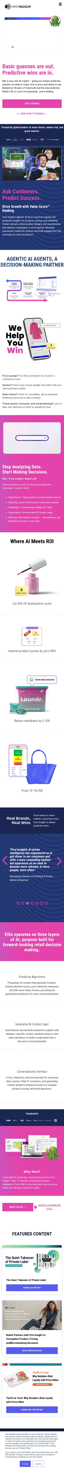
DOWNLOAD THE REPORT (32, 1410)
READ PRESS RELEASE (32, 1350)
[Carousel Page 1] (18, 903)
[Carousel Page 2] (22, 903)
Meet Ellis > (17, 1207)
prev (7, 860)
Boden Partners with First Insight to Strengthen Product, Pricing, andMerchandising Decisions (26, 1338)
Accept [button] (25, 1463)
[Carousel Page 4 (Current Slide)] (32, 903)
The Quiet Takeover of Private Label (26, 1280)
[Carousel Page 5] (36, 903)
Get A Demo (32, 103)
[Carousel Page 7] (46, 903)
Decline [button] (38, 1463)
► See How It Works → (32, 113)
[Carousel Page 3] (27, 903)
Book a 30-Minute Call (50, 1207)
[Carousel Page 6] (41, 903)
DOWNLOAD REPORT (32, 1288)
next (57, 860)
